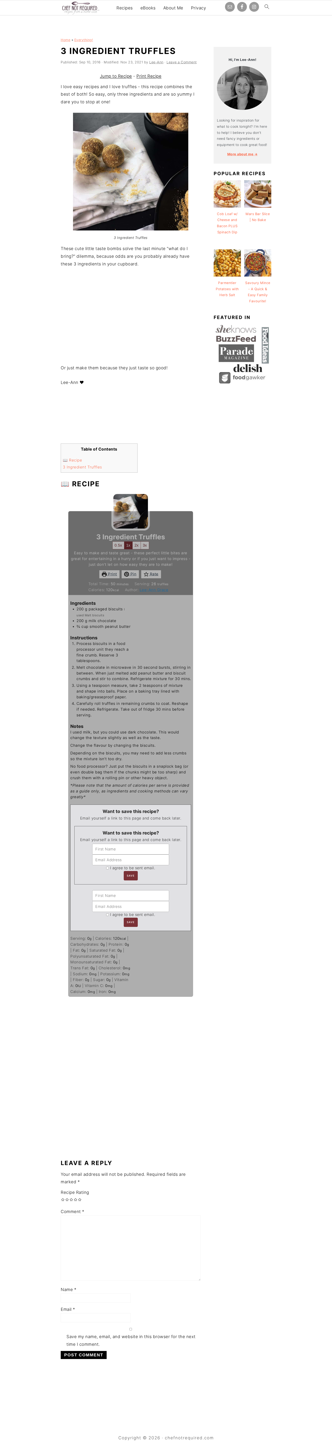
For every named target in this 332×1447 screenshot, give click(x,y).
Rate (154, 574)
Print (112, 574)
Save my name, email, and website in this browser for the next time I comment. (131, 1340)
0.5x (118, 545)
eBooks (148, 7)
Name (68, 1289)
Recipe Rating (75, 1192)
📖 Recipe (72, 460)
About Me (173, 7)
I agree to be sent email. (132, 868)
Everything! (83, 40)
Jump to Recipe (116, 76)
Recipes (124, 7)
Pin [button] (132, 574)
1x (128, 545)
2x (136, 545)
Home (65, 40)
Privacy (198, 7)
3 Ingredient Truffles (82, 467)
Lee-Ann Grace (154, 590)
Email (68, 1309)
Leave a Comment (182, 62)
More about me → (242, 154)
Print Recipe (148, 76)
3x (145, 545)
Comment (72, 1211)
